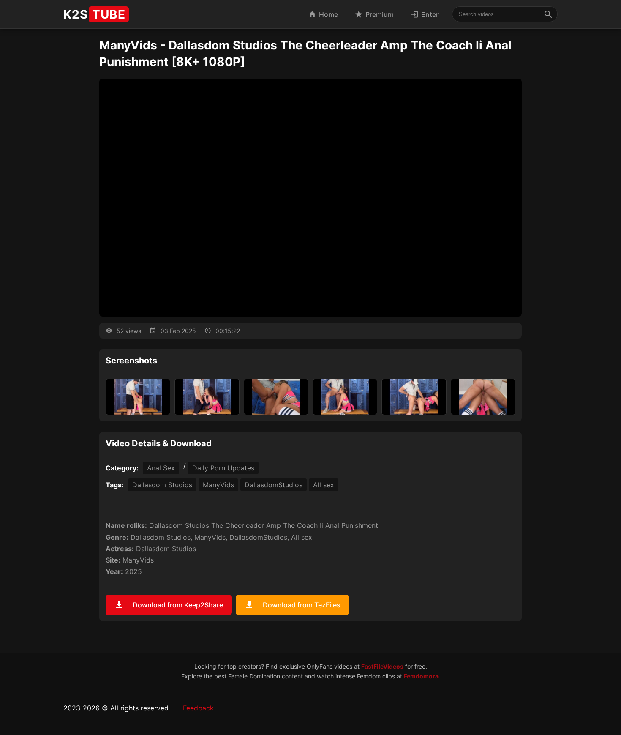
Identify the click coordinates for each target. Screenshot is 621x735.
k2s (94, 14)
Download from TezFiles (292, 605)
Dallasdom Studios (162, 485)
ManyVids (218, 485)
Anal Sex (161, 468)
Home (323, 14)
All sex (323, 485)
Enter (424, 14)
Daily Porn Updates (223, 468)
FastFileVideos (382, 666)
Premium (374, 14)
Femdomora (421, 676)
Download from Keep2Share (168, 605)
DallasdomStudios (273, 485)
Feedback (198, 708)
